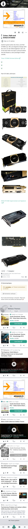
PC (8, 4)
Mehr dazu (7, 371)
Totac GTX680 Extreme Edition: (10, 58)
